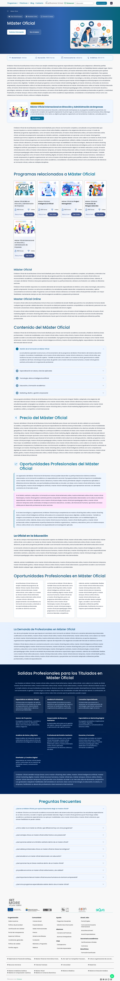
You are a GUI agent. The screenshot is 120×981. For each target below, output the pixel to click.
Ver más (29, 214)
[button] (31, 183)
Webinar (35, 947)
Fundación (36, 940)
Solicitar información (16, 32)
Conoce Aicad (37, 921)
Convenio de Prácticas (64, 933)
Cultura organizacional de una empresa (102, 959)
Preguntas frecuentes (64, 921)
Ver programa (36, 118)
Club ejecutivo (61, 944)
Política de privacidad (15, 925)
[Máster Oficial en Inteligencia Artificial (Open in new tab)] (48, 189)
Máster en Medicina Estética (18, 971)
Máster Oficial (14, 11)
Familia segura (13, 947)
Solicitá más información (65, 925)
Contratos (84, 946)
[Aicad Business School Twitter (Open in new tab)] (106, 979)
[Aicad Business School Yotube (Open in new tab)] (103, 979)
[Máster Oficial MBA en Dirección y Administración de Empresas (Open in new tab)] (24, 189)
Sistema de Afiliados (39, 936)
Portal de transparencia (16, 932)
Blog (32, 3)
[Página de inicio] (7, 11)
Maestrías (92, 965)
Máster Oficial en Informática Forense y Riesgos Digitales (54, 959)
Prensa (35, 932)
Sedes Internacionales (40, 929)
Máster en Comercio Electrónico (46, 973)
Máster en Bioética (68, 971)
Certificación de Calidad (16, 929)
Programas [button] (12, 3)
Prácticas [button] (23, 3)
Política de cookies (14, 944)
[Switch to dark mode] (111, 3)
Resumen (19, 214)
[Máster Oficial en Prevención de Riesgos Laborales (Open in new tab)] (95, 189)
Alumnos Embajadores (64, 937)
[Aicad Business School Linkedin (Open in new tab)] (101, 979)
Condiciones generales (15, 940)
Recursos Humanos (15, 965)
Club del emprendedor (64, 948)
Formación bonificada (88, 952)
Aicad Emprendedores (88, 934)
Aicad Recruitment (87, 930)
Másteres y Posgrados (40, 944)
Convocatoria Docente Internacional (88, 926)
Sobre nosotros (13, 921)
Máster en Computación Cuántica (20, 973)
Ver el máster (34, 32)
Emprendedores (38, 925)
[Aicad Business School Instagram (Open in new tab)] (108, 979)
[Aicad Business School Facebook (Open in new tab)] (111, 979)
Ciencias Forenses (41, 965)
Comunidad (66, 965)
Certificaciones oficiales (89, 942)
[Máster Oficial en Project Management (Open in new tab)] (72, 189)
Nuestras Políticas (14, 936)
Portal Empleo (85, 921)
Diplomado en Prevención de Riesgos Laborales (24, 959)
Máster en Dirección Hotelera (98, 971)
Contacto (39, 3)
